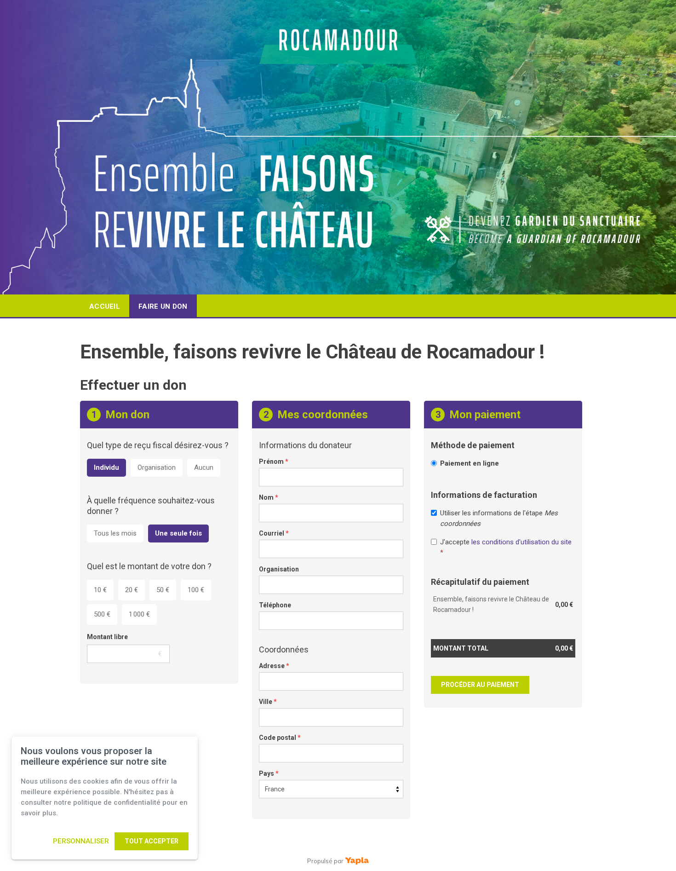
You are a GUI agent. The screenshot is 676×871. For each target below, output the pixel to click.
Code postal (280, 737)
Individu (106, 467)
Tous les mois (115, 533)
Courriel (274, 533)
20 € (131, 590)
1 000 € (139, 614)
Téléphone (275, 605)
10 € (100, 590)
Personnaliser (81, 841)
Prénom (273, 461)
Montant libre (107, 636)
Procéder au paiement (480, 684)
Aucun (203, 467)
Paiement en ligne (469, 463)
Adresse (274, 665)
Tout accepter (151, 841)
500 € (102, 614)
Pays (269, 773)
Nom (268, 497)
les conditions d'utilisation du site (521, 542)
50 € (162, 590)
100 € (196, 590)
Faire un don (163, 306)
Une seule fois (178, 533)
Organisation (156, 467)
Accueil (104, 306)
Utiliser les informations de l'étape (499, 518)
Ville (268, 701)
